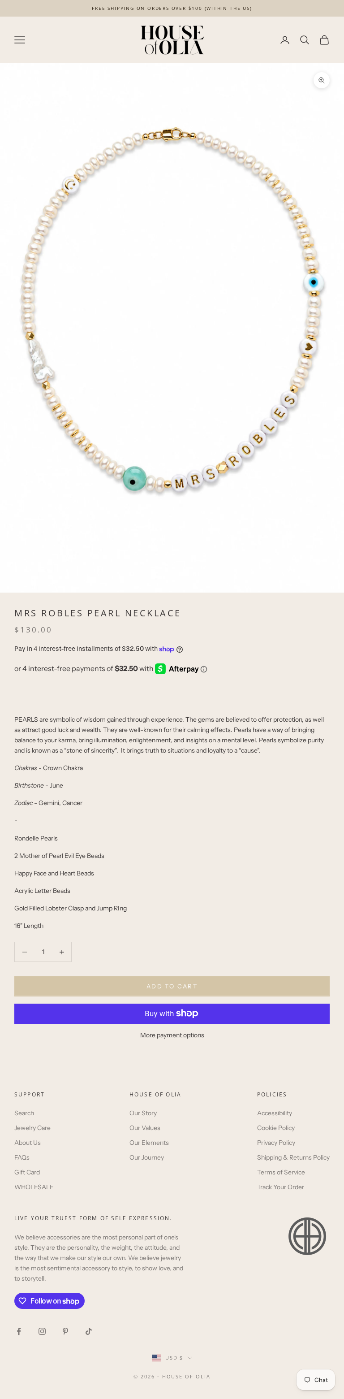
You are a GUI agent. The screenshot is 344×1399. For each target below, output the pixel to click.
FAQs (22, 1157)
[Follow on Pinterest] (65, 1331)
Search (24, 1113)
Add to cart (172, 986)
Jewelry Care (32, 1128)
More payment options (172, 1035)
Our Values (144, 1128)
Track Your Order (280, 1187)
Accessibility (274, 1113)
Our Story (143, 1113)
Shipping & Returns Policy (293, 1157)
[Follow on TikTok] (88, 1331)
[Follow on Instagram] (42, 1331)
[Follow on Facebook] (18, 1331)
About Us (27, 1143)
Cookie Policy (276, 1128)
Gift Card (27, 1172)
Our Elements (149, 1143)
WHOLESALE (34, 1187)
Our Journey (146, 1157)
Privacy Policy (276, 1143)
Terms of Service (281, 1172)
